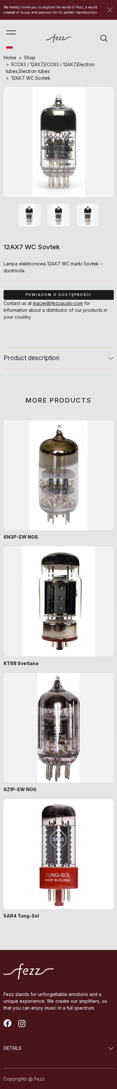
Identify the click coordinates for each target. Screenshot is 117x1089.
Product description (31, 358)
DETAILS (12, 1048)
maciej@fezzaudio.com (58, 303)
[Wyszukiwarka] (104, 38)
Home (10, 57)
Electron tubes (34, 71)
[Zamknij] (110, 10)
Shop (29, 57)
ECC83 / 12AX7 (27, 64)
